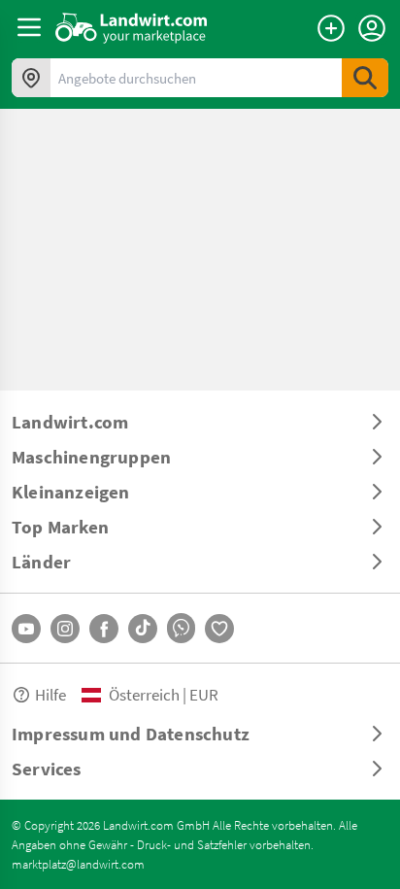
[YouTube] (26, 628)
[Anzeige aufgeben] (331, 28)
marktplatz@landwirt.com (78, 863)
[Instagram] (65, 628)
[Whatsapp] (181, 628)
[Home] (131, 27)
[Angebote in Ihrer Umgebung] (31, 77)
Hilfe (50, 694)
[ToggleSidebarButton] (29, 27)
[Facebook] (103, 628)
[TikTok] (142, 628)
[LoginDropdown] (371, 28)
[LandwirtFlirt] (219, 628)
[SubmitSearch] (365, 77)
